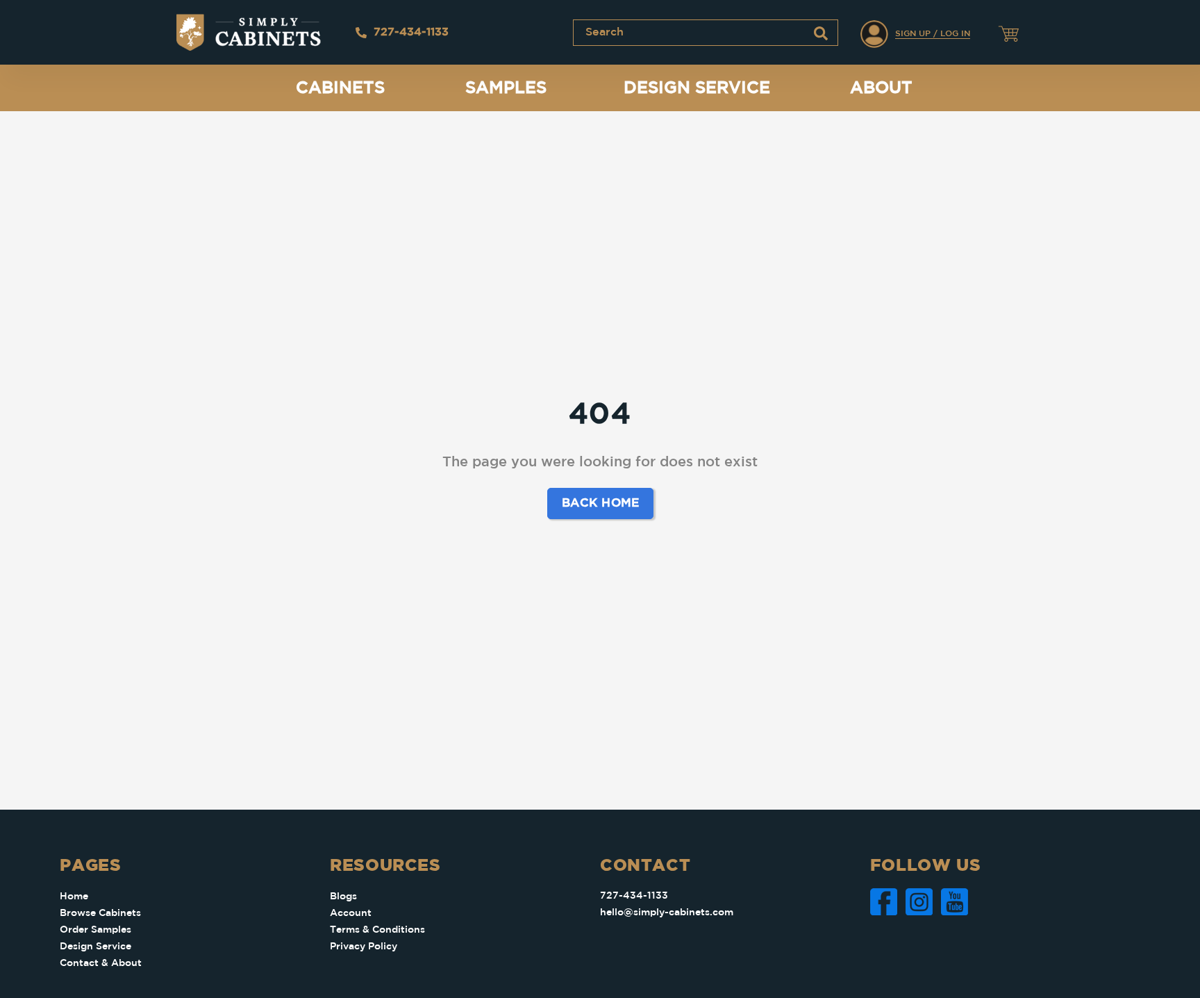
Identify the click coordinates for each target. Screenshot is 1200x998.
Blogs (343, 896)
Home (74, 896)
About (881, 88)
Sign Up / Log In (932, 34)
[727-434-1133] (361, 32)
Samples (506, 88)
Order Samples (95, 930)
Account (351, 913)
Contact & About (101, 963)
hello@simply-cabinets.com (666, 912)
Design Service (697, 88)
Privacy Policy (363, 946)
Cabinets (340, 88)
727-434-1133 (411, 32)
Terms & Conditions (377, 930)
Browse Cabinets (100, 913)
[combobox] (705, 32)
